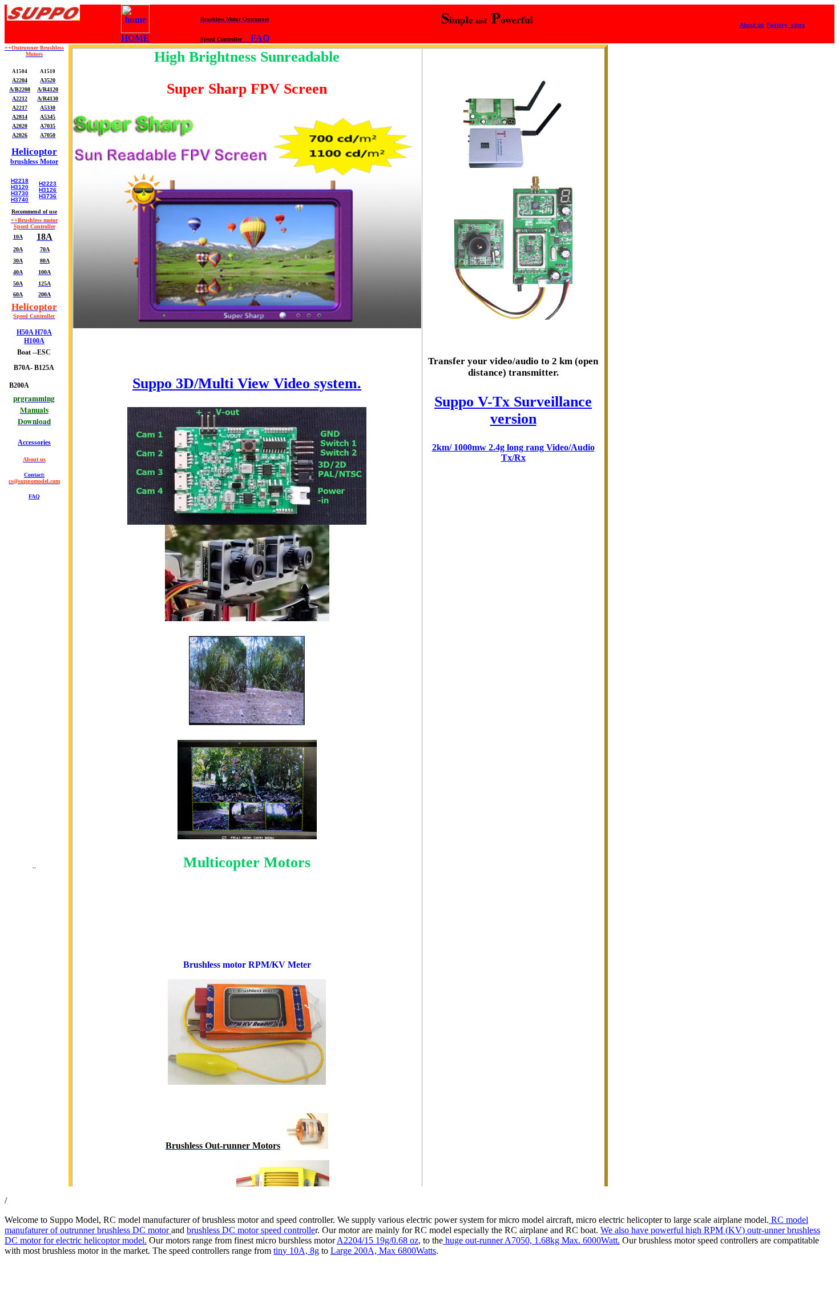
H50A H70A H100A (34, 336)
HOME (135, 38)
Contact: (34, 478)
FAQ (260, 38)
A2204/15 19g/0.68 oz (377, 1240)
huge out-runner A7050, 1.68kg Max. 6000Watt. (531, 1240)
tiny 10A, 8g (296, 1250)
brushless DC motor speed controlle (251, 1230)
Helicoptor (34, 151)
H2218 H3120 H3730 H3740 (20, 190)
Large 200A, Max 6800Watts (383, 1250)
